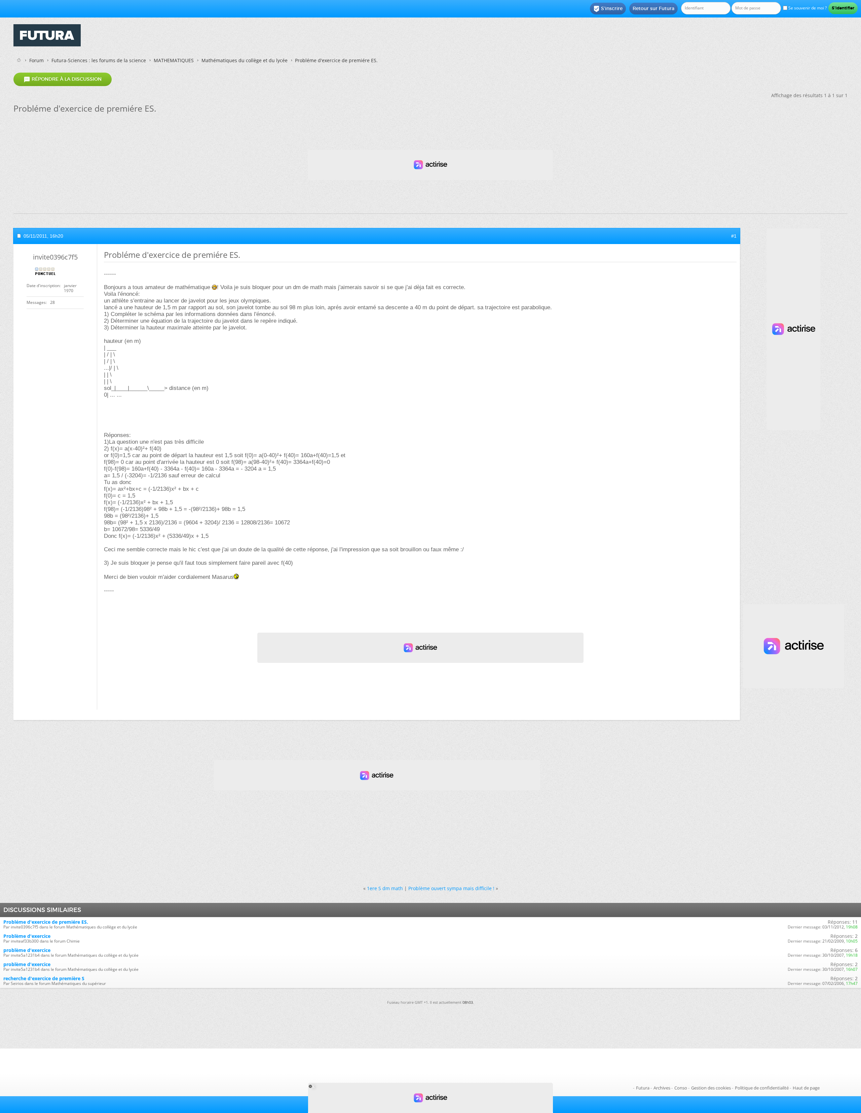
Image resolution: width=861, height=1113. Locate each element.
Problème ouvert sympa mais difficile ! (451, 888)
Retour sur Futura (653, 8)
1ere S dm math (385, 888)
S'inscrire (608, 8)
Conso (680, 1088)
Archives (661, 1088)
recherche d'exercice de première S (43, 978)
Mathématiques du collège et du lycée (244, 60)
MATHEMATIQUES (174, 60)
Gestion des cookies (711, 1088)
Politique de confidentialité (762, 1088)
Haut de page (806, 1088)
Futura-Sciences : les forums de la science (98, 60)
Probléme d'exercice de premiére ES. (45, 922)
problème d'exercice (26, 950)
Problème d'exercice (26, 936)
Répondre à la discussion (63, 79)
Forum (36, 60)
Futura (642, 1088)
